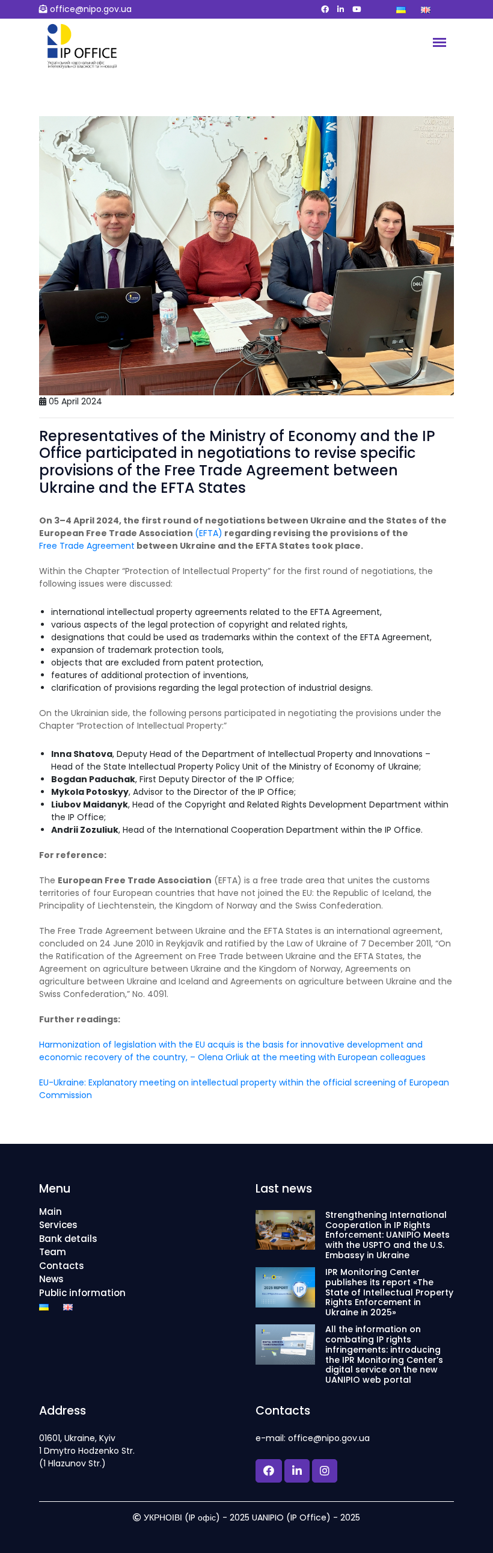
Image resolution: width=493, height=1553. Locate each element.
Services (58, 1224)
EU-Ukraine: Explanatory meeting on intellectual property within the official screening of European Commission (244, 1088)
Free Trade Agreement (87, 546)
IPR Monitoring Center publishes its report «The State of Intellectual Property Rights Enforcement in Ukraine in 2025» (389, 1292)
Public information (82, 1292)
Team (52, 1252)
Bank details (68, 1238)
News (51, 1279)
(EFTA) (208, 533)
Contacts (61, 1265)
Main (50, 1211)
